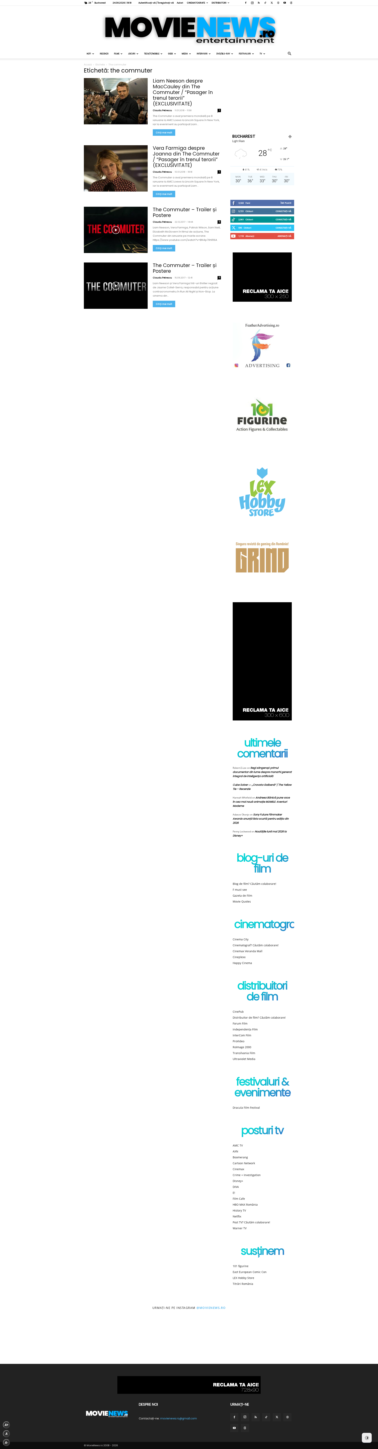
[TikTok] (265, 3)
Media (185, 53)
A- (6, 1442)
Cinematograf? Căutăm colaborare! (256, 945)
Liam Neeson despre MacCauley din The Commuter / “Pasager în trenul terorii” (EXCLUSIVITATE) (183, 92)
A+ (6, 1425)
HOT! (89, 53)
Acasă (88, 64)
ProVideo (238, 1041)
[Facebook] (246, 3)
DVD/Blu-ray (223, 53)
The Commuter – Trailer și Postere (185, 212)
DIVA (236, 1187)
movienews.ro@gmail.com (178, 1418)
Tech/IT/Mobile (151, 53)
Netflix (237, 1216)
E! (234, 1193)
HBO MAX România (245, 1204)
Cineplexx (239, 957)
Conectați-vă (283, 211)
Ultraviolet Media (244, 1059)
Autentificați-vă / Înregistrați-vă (156, 2)
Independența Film (245, 1029)
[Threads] (291, 3)
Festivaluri (245, 53)
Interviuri (202, 53)
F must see (240, 890)
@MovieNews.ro (211, 1308)
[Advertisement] (262, 97)
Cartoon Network (244, 1163)
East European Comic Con (250, 1272)
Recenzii (104, 53)
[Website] (278, 3)
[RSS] (259, 3)
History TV (239, 1210)
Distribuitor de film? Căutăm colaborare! (259, 1017)
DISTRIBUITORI (219, 2)
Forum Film (240, 1023)
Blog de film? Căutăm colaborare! (254, 884)
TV (261, 53)
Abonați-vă (284, 236)
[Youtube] (285, 3)
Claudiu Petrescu (162, 110)
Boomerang (240, 1157)
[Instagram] (252, 3)
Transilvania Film (244, 1053)
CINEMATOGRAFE (196, 2)
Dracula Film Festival (246, 1107)
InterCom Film (242, 1035)
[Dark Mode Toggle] (366, 1437)
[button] (289, 54)
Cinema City (240, 939)
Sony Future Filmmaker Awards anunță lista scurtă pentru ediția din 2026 (261, 819)
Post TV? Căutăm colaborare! (251, 1222)
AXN (235, 1151)
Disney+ (238, 1181)
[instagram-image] (23, 1340)
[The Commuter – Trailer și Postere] (116, 230)
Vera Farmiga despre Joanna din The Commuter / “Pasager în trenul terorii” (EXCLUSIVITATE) (186, 157)
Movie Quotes (242, 901)
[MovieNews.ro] (189, 27)
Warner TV (239, 1228)
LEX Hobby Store (243, 1278)
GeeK (170, 53)
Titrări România (243, 1284)
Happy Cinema (242, 963)
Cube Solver (240, 785)
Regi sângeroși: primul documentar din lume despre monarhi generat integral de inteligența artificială (262, 772)
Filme (116, 53)
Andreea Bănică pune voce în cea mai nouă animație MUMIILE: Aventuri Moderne (261, 802)
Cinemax (238, 1169)
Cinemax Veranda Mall (247, 951)
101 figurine (240, 1266)
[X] (272, 3)
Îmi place (286, 202)
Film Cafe (239, 1199)
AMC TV (238, 1145)
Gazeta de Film (242, 895)
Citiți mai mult (164, 132)
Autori (180, 2)
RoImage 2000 (242, 1047)
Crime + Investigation (247, 1175)
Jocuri (131, 53)
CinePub (238, 1011)
